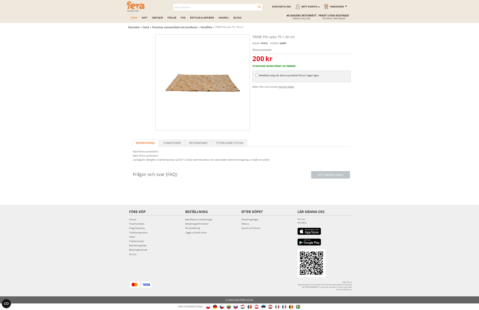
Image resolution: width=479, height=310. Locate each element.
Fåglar (171, 17)
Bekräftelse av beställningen (199, 219)
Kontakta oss (281, 6)
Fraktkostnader (136, 241)
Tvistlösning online (138, 232)
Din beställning (192, 228)
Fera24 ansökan (136, 223)
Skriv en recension (261, 49)
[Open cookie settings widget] (6, 303)
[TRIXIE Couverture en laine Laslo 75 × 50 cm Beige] (202, 82)
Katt (144, 17)
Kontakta (302, 222)
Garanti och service (250, 228)
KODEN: (274, 43)
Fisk (183, 17)
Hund (133, 17)
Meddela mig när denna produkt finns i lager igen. (289, 75)
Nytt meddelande (330, 175)
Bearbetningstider (138, 245)
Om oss (132, 254)
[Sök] (259, 7)
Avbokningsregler (250, 219)
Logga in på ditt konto (196, 232)
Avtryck (132, 219)
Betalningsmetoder (138, 249)
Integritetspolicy (137, 228)
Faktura (245, 223)
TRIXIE (264, 43)
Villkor (132, 236)
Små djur (157, 17)
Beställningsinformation (197, 223)
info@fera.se (347, 289)
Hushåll (224, 17)
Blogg (238, 17)
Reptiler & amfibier (202, 17)
